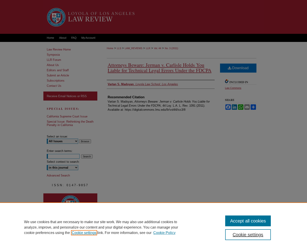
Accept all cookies (248, 220)
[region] (153, 227)
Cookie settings (84, 233)
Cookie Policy (164, 233)
